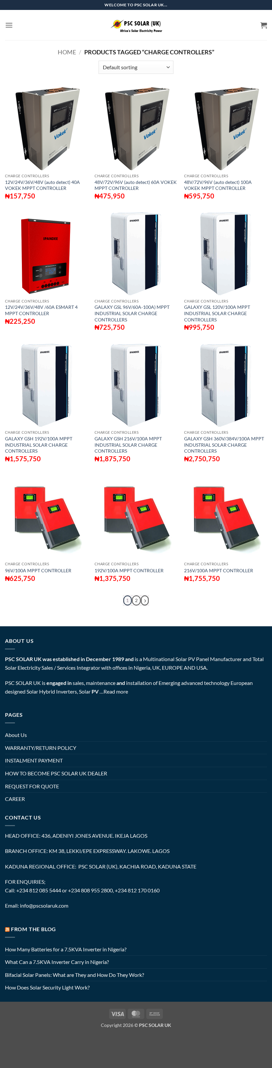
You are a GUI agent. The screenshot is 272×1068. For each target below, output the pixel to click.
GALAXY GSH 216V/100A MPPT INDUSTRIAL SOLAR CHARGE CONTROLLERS (128, 445)
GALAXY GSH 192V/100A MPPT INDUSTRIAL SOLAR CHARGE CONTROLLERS (38, 445)
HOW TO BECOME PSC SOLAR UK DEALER (56, 773)
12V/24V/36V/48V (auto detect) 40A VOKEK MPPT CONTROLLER (42, 185)
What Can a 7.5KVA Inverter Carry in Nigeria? (57, 962)
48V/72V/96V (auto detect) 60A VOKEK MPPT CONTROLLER (136, 185)
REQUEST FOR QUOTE (32, 786)
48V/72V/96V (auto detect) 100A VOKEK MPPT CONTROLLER (218, 185)
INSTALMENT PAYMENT (34, 760)
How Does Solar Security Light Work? (47, 987)
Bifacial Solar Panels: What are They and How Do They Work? (74, 975)
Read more (115, 691)
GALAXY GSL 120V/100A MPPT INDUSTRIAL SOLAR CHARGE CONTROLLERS (217, 313)
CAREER (15, 799)
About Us (16, 735)
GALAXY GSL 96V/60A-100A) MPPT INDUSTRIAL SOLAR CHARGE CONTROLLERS (132, 313)
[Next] (145, 600)
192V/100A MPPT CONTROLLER (129, 570)
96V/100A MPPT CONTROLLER (38, 570)
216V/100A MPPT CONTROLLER (218, 570)
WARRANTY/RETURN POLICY (40, 748)
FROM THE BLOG (33, 929)
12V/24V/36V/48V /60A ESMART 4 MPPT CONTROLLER (41, 310)
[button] (9, 25)
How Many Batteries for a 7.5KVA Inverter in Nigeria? (65, 949)
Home (67, 52)
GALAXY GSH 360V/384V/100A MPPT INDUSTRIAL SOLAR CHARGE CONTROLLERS (224, 445)
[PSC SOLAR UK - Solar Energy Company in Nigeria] (136, 25)
